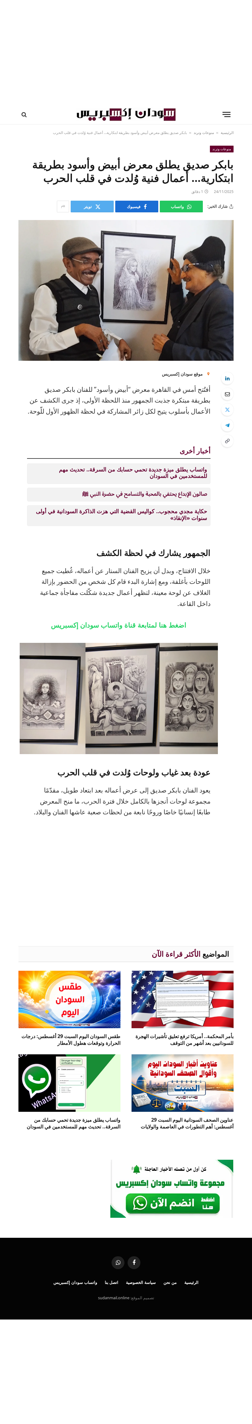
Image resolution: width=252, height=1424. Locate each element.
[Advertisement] (126, 52)
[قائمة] (226, 114)
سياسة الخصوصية (141, 1282)
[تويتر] (227, 409)
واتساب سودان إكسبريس (75, 1282)
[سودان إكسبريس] (126, 114)
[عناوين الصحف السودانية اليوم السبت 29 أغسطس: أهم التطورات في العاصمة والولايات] (183, 1083)
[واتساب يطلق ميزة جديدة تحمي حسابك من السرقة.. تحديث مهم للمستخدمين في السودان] (69, 1083)
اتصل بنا (112, 1282)
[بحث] (25, 114)
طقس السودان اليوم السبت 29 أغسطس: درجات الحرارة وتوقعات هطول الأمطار (71, 1039)
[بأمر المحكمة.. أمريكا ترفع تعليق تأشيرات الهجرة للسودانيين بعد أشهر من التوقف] (183, 999)
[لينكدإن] (227, 378)
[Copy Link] (227, 441)
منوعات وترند (204, 132)
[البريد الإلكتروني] (227, 394)
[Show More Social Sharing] (63, 206)
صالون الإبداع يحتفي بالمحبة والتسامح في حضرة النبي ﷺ (144, 493)
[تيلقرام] (227, 425)
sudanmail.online (113, 1297)
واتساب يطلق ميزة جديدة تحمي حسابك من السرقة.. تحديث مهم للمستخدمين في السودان (133, 473)
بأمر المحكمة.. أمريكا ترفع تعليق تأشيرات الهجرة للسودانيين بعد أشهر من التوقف (185, 1039)
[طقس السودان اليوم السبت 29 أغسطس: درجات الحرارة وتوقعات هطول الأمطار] (69, 999)
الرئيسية (227, 132)
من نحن (170, 1282)
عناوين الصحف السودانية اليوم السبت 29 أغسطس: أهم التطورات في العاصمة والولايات (187, 1123)
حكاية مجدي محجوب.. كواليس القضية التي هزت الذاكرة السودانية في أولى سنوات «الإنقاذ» (121, 514)
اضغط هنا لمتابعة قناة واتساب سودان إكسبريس (118, 624)
